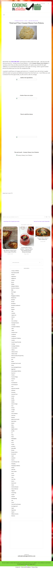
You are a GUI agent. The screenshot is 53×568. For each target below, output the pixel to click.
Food (12, 380)
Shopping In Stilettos (15, 465)
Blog (12, 293)
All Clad (12, 274)
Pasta (12, 436)
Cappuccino (13, 315)
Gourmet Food (14, 394)
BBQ (12, 290)
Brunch (12, 307)
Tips (12, 500)
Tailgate (13, 490)
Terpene (13, 496)
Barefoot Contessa (15, 288)
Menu (12, 425)
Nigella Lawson (14, 429)
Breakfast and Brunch (15, 305)
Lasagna (13, 409)
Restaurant (13, 454)
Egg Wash (13, 369)
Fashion (13, 375)
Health (12, 398)
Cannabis (13, 313)
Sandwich (13, 458)
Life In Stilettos (14, 413)
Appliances (13, 278)
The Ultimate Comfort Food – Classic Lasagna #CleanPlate (10, 251)
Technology (13, 492)
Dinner (12, 361)
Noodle (12, 431)
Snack (12, 473)
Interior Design (14, 403)
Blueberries (13, 297)
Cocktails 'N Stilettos (15, 326)
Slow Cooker (14, 471)
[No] (51, 564)
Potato (12, 444)
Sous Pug (13, 479)
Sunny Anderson (14, 488)
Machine (13, 417)
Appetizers (13, 276)
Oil (11, 432)
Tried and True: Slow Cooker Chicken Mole (42, 221)
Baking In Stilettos (15, 286)
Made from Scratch (15, 419)
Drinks (12, 365)
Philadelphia (13, 438)
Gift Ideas (13, 390)
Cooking (13, 344)
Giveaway (13, 392)
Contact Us (17, 567)
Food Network (14, 382)
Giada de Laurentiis (15, 388)
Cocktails (13, 324)
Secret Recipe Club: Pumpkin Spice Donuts (11, 221)
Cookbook (13, 336)
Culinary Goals (14, 353)
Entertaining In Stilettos (16, 371)
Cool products (14, 348)
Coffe (12, 328)
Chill (12, 319)
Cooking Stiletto (14, 216)
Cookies (13, 340)
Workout (13, 515)
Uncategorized (14, 506)
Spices (12, 481)
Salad (12, 456)
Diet (12, 359)
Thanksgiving (14, 498)
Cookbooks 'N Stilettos (16, 338)
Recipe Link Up (14, 452)
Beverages (13, 292)
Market (12, 423)
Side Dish (13, 469)
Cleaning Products (15, 322)
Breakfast (13, 303)
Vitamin (12, 512)
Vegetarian (13, 510)
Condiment (13, 334)
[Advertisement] (26, 50)
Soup (12, 477)
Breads (12, 301)
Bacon (12, 282)
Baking (12, 284)
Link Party (13, 415)
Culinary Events (14, 351)
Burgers (13, 309)
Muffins (12, 427)
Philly (12, 440)
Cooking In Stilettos (19, 20)
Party (12, 434)
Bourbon (13, 299)
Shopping (13, 463)
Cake (12, 311)
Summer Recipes (14, 486)
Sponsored (13, 483)
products (13, 446)
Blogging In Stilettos (15, 295)
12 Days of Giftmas (15, 270)
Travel (12, 502)
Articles (13, 280)
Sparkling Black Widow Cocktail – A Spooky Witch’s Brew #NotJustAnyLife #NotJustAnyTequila (26, 250)
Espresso (13, 373)
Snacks (12, 475)
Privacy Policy (35, 567)
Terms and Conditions (26, 567)
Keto (12, 405)
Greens (12, 396)
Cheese (13, 317)
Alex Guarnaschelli (15, 272)
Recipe (26, 20)
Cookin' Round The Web (16, 342)
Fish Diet (13, 378)
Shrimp (12, 467)
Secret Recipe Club (15, 461)
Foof (12, 386)
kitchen (12, 407)
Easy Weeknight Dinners (16, 367)
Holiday (12, 402)
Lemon (12, 411)
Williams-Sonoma (14, 514)
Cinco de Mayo (14, 320)
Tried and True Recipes (33, 20)
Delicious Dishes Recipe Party (17, 355)
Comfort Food (14, 332)
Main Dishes (13, 421)
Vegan (12, 508)
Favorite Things (14, 376)
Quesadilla (13, 448)
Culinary (13, 349)
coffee (12, 330)
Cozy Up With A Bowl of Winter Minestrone (42, 238)
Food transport (14, 384)
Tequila (12, 494)
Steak (12, 485)
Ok (26, 565)
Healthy (12, 400)
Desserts (13, 357)
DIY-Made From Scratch (16, 363)
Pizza (12, 442)
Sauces (12, 459)
